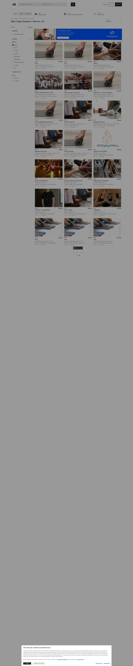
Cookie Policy (107, 663)
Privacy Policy (80, 659)
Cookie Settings (39, 663)
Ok (27, 663)
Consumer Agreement (62, 659)
